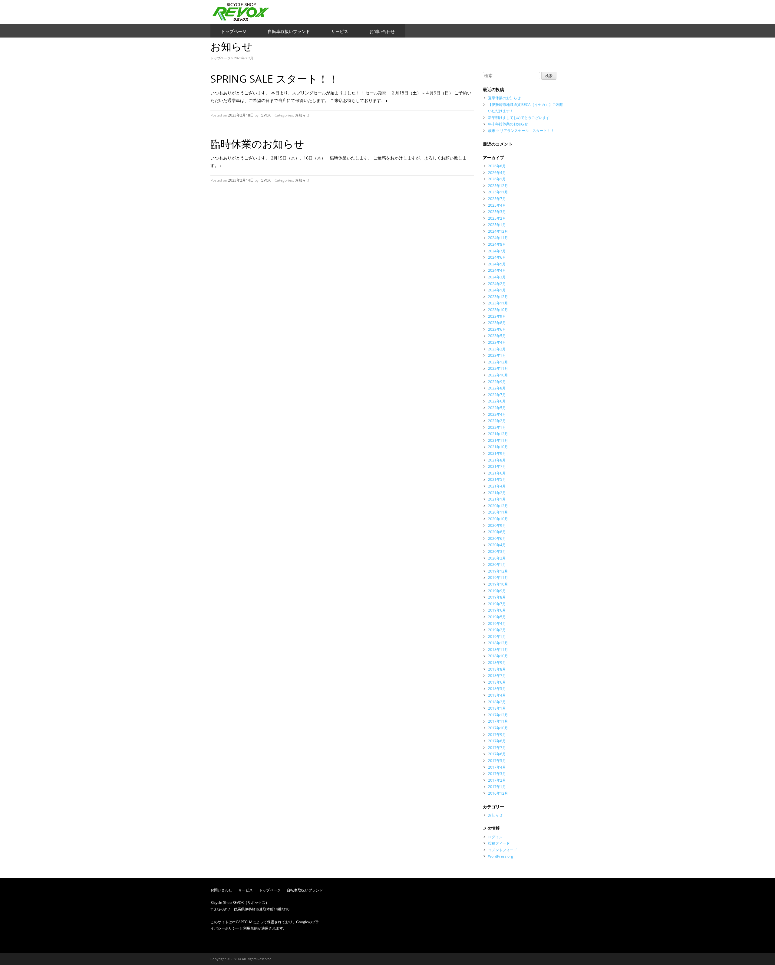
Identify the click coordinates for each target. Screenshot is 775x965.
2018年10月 (498, 655)
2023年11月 (498, 303)
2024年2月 (497, 283)
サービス (339, 31)
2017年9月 (497, 734)
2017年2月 (497, 780)
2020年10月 (498, 518)
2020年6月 (497, 538)
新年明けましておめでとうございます (519, 117)
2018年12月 (498, 642)
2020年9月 (497, 525)
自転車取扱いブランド (289, 31)
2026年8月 (497, 166)
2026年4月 (497, 172)
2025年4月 (497, 205)
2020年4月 (497, 544)
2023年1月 (497, 355)
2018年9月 (497, 662)
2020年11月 (498, 512)
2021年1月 (497, 499)
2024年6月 (497, 257)
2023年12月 (498, 296)
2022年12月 (498, 362)
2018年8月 (497, 669)
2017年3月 (497, 773)
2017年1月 (497, 786)
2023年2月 (497, 349)
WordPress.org (500, 856)
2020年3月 (497, 551)
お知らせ (302, 115)
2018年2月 (497, 701)
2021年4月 (497, 486)
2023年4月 (497, 342)
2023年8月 (497, 322)
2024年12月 (498, 231)
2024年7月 (497, 251)
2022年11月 (498, 368)
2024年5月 (497, 264)
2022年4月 (497, 414)
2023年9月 (497, 316)
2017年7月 (497, 747)
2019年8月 (497, 597)
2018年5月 (497, 688)
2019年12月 (498, 571)
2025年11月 (498, 192)
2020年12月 (498, 505)
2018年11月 (498, 649)
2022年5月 (497, 407)
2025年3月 (497, 211)
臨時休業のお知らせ (257, 144)
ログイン (495, 836)
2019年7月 (497, 603)
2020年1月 (497, 564)
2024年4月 (497, 270)
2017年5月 (497, 760)
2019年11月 (498, 577)
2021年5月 (497, 479)
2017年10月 (498, 727)
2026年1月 (497, 179)
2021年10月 (498, 446)
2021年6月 (497, 473)
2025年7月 (497, 198)
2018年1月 (497, 708)
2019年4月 (497, 623)
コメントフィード (502, 849)
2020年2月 (497, 558)
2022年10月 (498, 375)
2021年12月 (498, 433)
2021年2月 (497, 492)
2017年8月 (497, 740)
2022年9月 (497, 381)
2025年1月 (497, 224)
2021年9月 (497, 453)
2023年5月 (497, 335)
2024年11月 (498, 237)
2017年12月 (498, 714)
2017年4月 (497, 767)
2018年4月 (497, 695)
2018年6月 (497, 682)
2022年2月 (497, 420)
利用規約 (250, 928)
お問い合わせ (382, 31)
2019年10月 (498, 584)
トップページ (233, 31)
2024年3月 (497, 277)
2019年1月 (497, 636)
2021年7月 (497, 466)
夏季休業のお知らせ (504, 97)
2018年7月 (497, 675)
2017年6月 (497, 754)
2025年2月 (497, 218)
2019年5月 (497, 616)
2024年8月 (497, 244)
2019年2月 (497, 629)
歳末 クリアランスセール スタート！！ (521, 130)
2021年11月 (498, 440)
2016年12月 (498, 793)
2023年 (239, 58)
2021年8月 (497, 460)
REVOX (265, 115)
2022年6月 (497, 401)
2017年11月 (498, 721)
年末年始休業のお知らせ (508, 123)
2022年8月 (497, 388)
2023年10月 (498, 309)
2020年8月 (497, 531)
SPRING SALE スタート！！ (274, 79)
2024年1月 (497, 290)
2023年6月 (497, 329)
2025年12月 (498, 185)
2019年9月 (497, 590)
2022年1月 (497, 427)
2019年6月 (497, 610)
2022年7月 (497, 394)
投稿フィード (499, 843)
